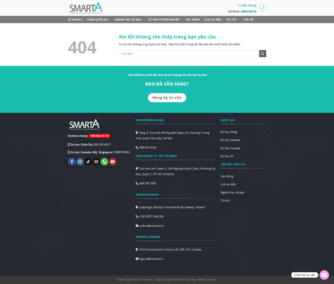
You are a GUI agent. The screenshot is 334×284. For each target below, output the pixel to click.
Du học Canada (230, 148)
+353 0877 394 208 (151, 216)
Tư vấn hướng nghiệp (163, 19)
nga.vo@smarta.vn (151, 259)
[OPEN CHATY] (324, 275)
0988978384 (122, 152)
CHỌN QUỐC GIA (97, 19)
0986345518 (248, 11)
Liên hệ (248, 19)
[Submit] (262, 53)
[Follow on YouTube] (112, 161)
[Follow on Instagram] (80, 161)
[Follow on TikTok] (88, 161)
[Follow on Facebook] (72, 161)
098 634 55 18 (99, 136)
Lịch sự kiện (212, 19)
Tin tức (231, 19)
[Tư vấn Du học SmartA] (88, 8)
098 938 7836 (147, 183)
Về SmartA (75, 19)
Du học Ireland (230, 140)
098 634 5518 (147, 147)
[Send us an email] (96, 161)
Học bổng (193, 19)
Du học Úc (227, 156)
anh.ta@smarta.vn (151, 226)
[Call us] (104, 161)
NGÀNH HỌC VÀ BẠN (128, 19)
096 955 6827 (101, 144)
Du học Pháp (229, 132)
